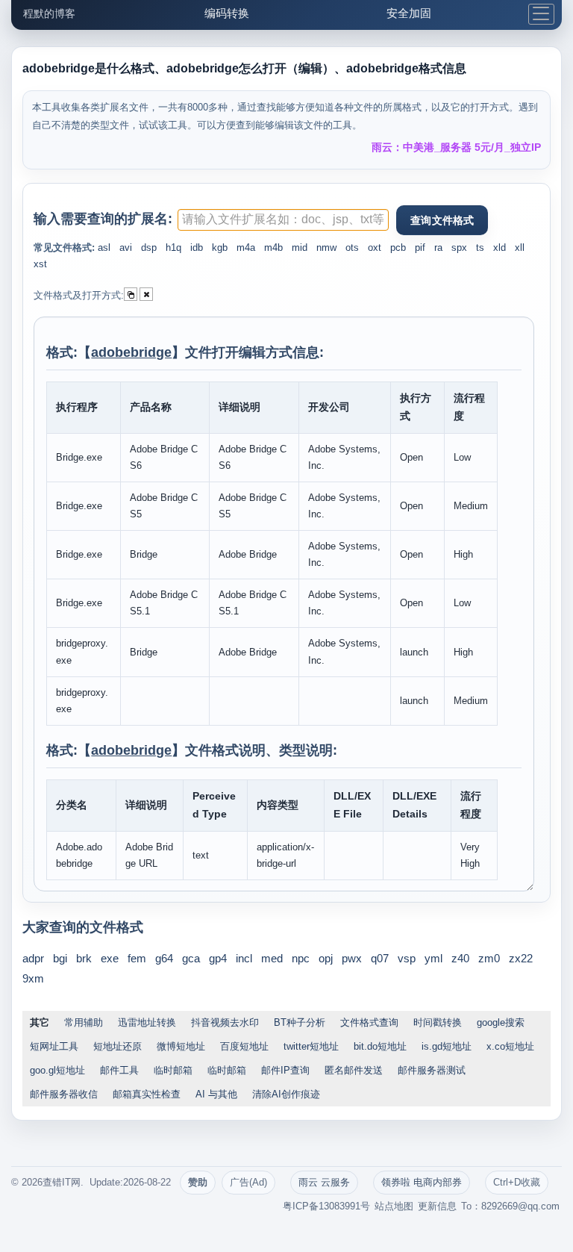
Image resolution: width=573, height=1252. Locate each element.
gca (191, 958)
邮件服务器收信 (64, 1094)
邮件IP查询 (285, 1070)
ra (438, 247)
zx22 (521, 958)
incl (244, 958)
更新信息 (437, 1206)
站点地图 (394, 1206)
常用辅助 (83, 1022)
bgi (60, 958)
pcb (398, 247)
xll (520, 247)
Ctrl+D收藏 (516, 1182)
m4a (246, 247)
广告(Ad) (248, 1182)
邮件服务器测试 (432, 1070)
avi (125, 247)
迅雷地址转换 (147, 1022)
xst (40, 264)
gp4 (218, 958)
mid (299, 247)
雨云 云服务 (324, 1182)
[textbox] (283, 220)
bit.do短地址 (380, 1046)
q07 (380, 958)
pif (420, 247)
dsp (149, 247)
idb (196, 247)
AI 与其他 (216, 1094)
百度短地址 (244, 1046)
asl (104, 247)
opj (326, 958)
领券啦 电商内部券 (421, 1182)
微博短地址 (181, 1046)
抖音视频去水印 (225, 1022)
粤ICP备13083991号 (326, 1206)
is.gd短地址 (447, 1046)
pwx (352, 958)
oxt (374, 247)
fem (137, 958)
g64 (164, 958)
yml (433, 958)
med (272, 958)
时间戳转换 (437, 1022)
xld (499, 247)
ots (352, 247)
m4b (273, 247)
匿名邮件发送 (354, 1070)
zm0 (489, 958)
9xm (33, 978)
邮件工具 (119, 1070)
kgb (220, 247)
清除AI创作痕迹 (286, 1094)
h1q (173, 247)
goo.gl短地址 (57, 1070)
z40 (460, 958)
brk (84, 958)
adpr (33, 958)
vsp (407, 958)
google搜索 (501, 1022)
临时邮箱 (173, 1070)
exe (110, 958)
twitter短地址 (311, 1046)
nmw (326, 247)
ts (480, 247)
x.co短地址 (510, 1046)
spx (459, 247)
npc (301, 958)
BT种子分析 (299, 1022)
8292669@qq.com (520, 1206)
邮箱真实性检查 (147, 1094)
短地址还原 (117, 1046)
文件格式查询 (369, 1022)
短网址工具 (54, 1046)
